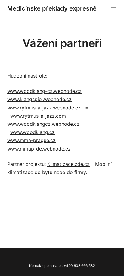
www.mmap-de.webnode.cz (39, 149)
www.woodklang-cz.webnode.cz (44, 91)
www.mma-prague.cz (31, 140)
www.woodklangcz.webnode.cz (43, 124)
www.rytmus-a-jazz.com (38, 116)
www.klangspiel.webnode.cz (39, 99)
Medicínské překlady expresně (52, 8)
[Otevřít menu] (113, 8)
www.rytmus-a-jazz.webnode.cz (44, 108)
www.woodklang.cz (32, 132)
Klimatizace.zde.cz (68, 164)
